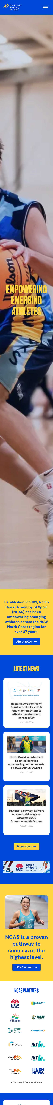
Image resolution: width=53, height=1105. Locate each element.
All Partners (16, 1082)
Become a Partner (34, 1082)
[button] (45, 7)
